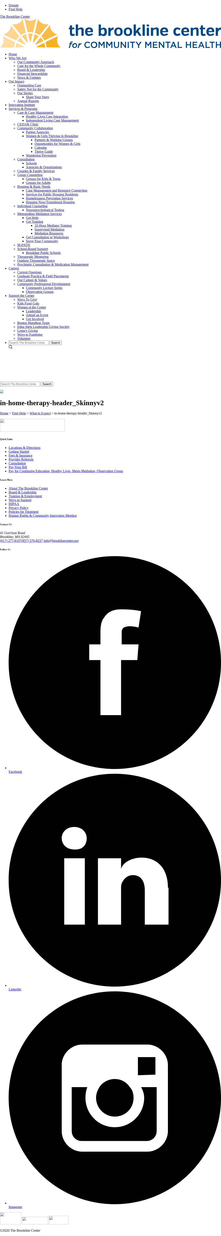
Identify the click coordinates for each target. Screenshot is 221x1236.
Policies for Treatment (23, 512)
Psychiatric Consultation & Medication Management (52, 264)
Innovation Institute (22, 105)
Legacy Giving (27, 330)
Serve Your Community (42, 241)
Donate (14, 5)
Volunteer (23, 338)
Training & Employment (25, 496)
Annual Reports (28, 101)
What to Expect (40, 413)
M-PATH (23, 245)
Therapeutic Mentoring (33, 256)
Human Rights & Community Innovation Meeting (43, 515)
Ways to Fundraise (30, 334)
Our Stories (25, 93)
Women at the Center (31, 307)
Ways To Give (27, 299)
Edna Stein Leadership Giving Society (43, 327)
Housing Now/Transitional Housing (50, 202)
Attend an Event (37, 315)
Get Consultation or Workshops (47, 237)
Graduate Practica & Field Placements (43, 276)
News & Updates (29, 77)
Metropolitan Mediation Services (39, 214)
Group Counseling (30, 175)
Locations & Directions (24, 447)
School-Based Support (32, 249)
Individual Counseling (32, 206)
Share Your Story (37, 97)
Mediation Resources (49, 233)
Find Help (15, 9)
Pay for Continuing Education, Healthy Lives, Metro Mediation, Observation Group (66, 471)
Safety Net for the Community (37, 89)
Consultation (26, 159)
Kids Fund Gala (28, 303)
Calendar (41, 147)
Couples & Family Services (36, 171)
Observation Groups (40, 292)
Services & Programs (23, 109)
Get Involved (35, 319)
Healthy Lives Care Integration (47, 116)
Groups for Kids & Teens (43, 179)
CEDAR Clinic (27, 124)
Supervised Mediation (49, 229)
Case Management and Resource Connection (56, 190)
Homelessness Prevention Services (49, 198)
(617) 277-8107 (10, 541)
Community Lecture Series (44, 288)
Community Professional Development (43, 284)
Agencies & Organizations (44, 167)
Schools (31, 163)
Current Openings (29, 272)
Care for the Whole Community (38, 66)
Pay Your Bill (18, 467)
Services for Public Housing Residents (52, 194)
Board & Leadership (31, 70)
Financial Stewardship (32, 73)
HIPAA (14, 504)
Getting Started (19, 451)
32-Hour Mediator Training (53, 225)
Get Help (32, 218)
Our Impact (16, 81)
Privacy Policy (18, 508)
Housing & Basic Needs (33, 186)
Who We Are (18, 58)
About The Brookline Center (28, 488)
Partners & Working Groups (54, 140)
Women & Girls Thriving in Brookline (52, 136)
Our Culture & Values (32, 280)
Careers (14, 268)
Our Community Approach (35, 62)
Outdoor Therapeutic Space (36, 260)
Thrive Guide (44, 151)
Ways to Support (20, 500)
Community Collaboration (35, 128)
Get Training (34, 221)
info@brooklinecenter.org (61, 541)
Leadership (33, 311)
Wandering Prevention (41, 155)
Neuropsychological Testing (45, 210)
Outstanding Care (29, 85)
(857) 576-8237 (32, 541)
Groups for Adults (38, 183)
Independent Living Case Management (52, 120)
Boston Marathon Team (33, 323)
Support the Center (21, 295)
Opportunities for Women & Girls (57, 144)
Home (13, 54)
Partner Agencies (37, 132)
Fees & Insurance (20, 455)
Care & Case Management (35, 112)
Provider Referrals (21, 459)
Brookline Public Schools (43, 253)
